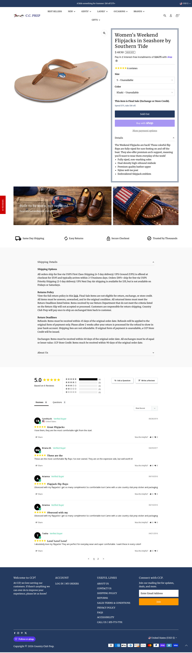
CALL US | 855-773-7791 (109, 622)
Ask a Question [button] (123, 380)
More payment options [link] (145, 130)
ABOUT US (103, 583)
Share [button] (40, 437)
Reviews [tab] (39, 402)
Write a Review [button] (148, 380)
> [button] (103, 558)
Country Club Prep (44, 646)
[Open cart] (177, 15)
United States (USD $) (163, 637)
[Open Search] (165, 15)
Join (159, 601)
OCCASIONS (120, 11)
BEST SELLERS (55, 11)
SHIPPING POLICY (107, 593)
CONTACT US (104, 588)
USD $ (185, 3)
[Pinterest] (21, 633)
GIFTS (95, 20)
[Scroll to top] (186, 645)
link (76, 295)
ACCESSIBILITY (105, 617)
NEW (70, 11)
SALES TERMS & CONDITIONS (113, 602)
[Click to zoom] (104, 33)
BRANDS (138, 11)
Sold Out (144, 114)
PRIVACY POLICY (106, 607)
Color (118, 86)
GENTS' (85, 11)
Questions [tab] (57, 402)
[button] (151, 437)
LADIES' (101, 11)
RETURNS (102, 598)
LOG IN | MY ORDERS (67, 583)
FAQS (100, 612)
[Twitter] (26, 633)
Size (117, 74)
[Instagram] (18, 633)
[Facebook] (14, 633)
